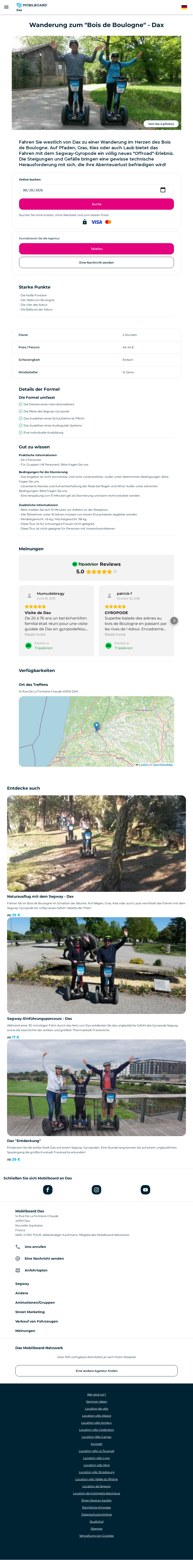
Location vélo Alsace (96, 1415)
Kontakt (96, 1444)
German (187, 7)
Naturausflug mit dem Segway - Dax (40, 896)
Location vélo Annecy (96, 1422)
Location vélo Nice (97, 1465)
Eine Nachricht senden (96, 262)
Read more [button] (35, 634)
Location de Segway (96, 1486)
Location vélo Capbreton (96, 1429)
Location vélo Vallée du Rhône (96, 1479)
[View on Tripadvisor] (29, 596)
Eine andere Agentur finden (96, 1371)
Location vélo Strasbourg (96, 1472)
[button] (19, 620)
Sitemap (96, 1528)
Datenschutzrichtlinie (96, 1514)
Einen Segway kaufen (96, 1500)
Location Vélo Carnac (97, 1437)
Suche (96, 204)
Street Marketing (30, 1312)
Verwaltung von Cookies (96, 1535)
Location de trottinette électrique (96, 1493)
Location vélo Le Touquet (96, 1451)
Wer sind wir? (96, 1394)
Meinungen (25, 1331)
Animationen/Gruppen (35, 1302)
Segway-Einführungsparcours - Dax (39, 1018)
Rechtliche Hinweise (96, 1507)
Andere (21, 1293)
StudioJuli (97, 1521)
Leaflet (143, 765)
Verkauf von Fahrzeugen (36, 1321)
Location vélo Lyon (96, 1458)
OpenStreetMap (163, 765)
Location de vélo (96, 1408)
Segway (22, 1284)
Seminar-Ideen (96, 1401)
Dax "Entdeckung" (24, 1140)
